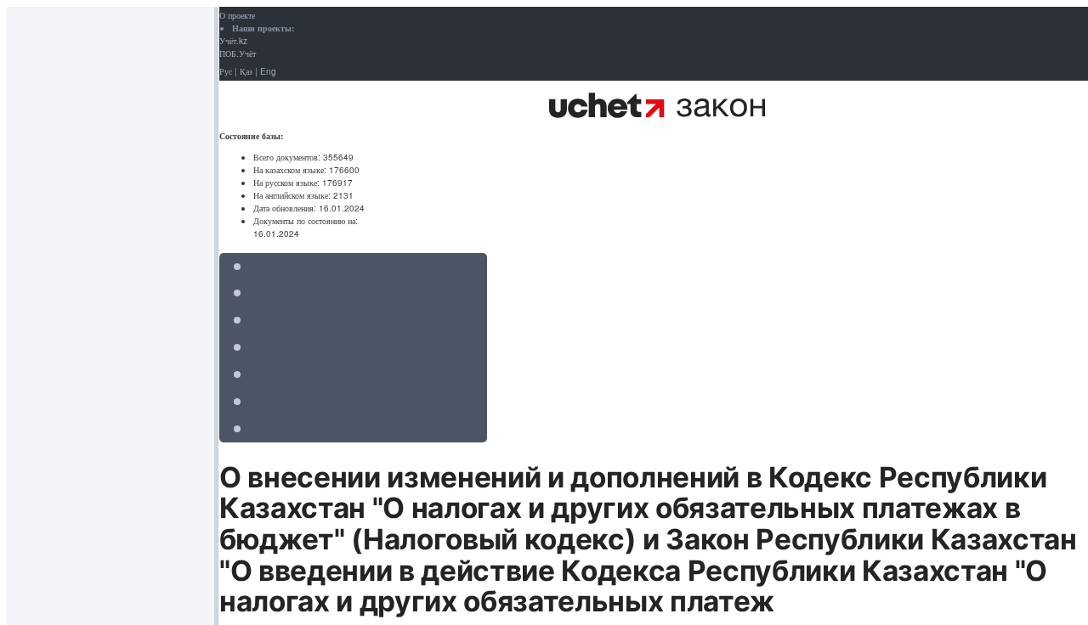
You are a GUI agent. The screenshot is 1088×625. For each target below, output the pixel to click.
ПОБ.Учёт (237, 53)
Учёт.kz (233, 41)
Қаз (246, 71)
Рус (225, 71)
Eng (268, 71)
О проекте (237, 15)
